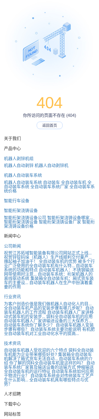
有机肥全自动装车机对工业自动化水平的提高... (49, 331)
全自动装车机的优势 (58, 261)
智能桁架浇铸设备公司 (25, 217)
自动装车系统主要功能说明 (55, 329)
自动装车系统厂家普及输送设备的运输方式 (49, 365)
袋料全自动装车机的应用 (69, 316)
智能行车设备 (16, 201)
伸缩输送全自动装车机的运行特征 (49, 369)
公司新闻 (12, 246)
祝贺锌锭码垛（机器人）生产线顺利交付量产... (48, 257)
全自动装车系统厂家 (49, 186)
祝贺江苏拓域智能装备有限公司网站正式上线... (48, 253)
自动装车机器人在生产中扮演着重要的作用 (48, 284)
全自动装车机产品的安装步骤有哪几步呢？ (44, 308)
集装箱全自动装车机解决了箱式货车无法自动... (48, 356)
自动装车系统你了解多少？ (29, 325)
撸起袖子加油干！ (21, 261)
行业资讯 (12, 296)
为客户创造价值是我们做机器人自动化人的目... (48, 304)
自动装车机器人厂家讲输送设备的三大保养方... (48, 321)
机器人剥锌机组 (19, 158)
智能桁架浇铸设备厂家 (60, 222)
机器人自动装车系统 (23, 175)
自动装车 (51, 182)
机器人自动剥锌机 (51, 165)
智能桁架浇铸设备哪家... (70, 217)
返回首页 (49, 125)
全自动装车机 (73, 182)
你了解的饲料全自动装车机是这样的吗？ (47, 363)
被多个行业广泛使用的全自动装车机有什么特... (49, 263)
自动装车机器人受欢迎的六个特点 (35, 350)
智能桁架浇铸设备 (21, 210)
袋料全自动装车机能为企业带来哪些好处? (49, 352)
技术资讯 (12, 343)
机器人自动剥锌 (19, 165)
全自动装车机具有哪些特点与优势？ (46, 382)
